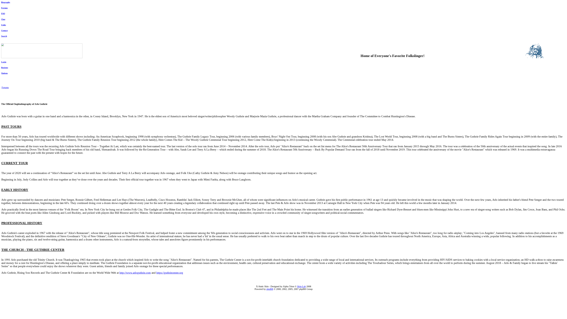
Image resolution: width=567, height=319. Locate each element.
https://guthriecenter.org (169, 272)
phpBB (269, 289)
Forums (4, 8)
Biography (5, 2)
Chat (3, 19)
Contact (4, 30)
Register (4, 67)
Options (4, 73)
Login (3, 62)
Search (4, 36)
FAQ (3, 13)
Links (3, 25)
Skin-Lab (301, 286)
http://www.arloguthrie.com (135, 272)
